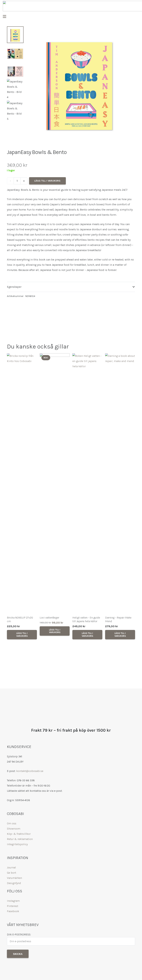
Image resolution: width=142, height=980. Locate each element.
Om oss (11, 823)
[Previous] (12, 500)
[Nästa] (130, 500)
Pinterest (12, 906)
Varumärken (14, 878)
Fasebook (13, 911)
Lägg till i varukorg (47, 180)
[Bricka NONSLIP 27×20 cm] (22, 483)
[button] (4, 16)
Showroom (13, 828)
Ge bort (11, 872)
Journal (11, 867)
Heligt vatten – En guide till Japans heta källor (86, 619)
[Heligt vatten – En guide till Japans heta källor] (87, 483)
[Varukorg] (135, 16)
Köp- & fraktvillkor (19, 833)
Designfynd (14, 883)
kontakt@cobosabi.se (29, 771)
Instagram (13, 900)
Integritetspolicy (17, 844)
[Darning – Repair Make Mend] (120, 483)
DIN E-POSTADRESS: (19, 934)
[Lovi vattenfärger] (55, 483)
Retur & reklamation (20, 839)
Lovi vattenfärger (49, 617)
